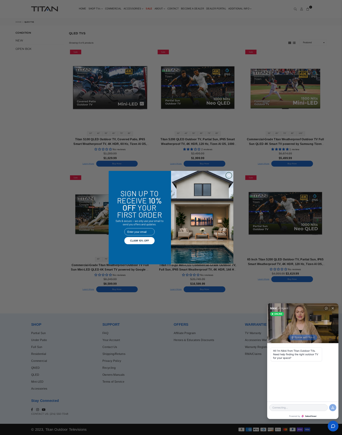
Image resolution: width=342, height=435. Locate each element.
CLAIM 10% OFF (139, 241)
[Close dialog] (229, 175)
